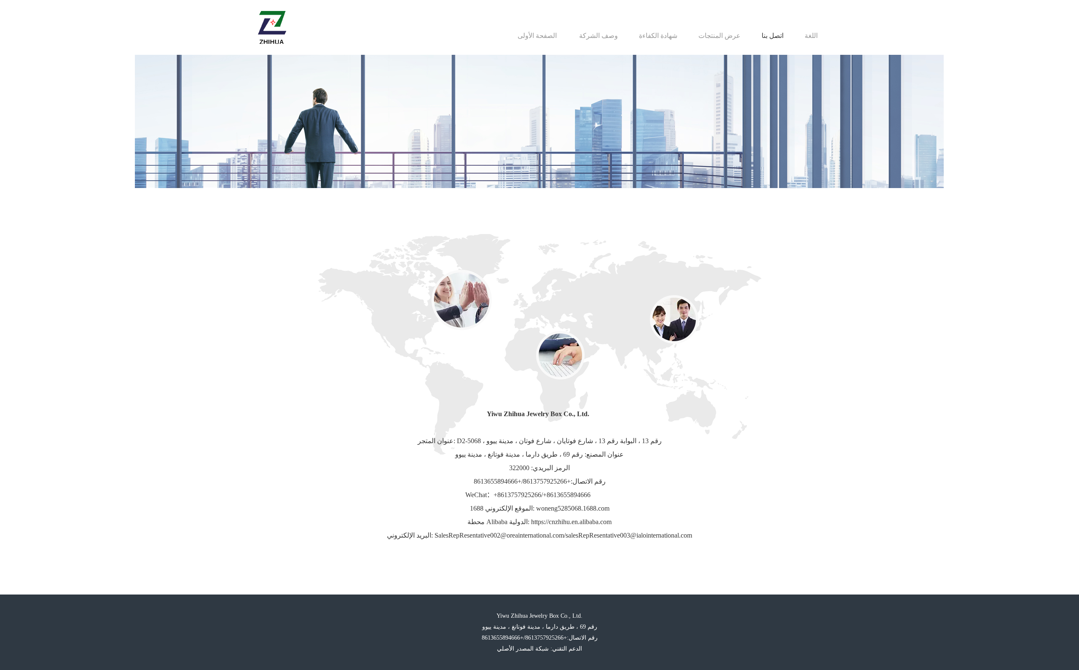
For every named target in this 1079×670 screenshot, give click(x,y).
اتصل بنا (773, 35)
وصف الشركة (598, 35)
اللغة (811, 35)
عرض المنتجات (719, 35)
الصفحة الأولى (537, 35)
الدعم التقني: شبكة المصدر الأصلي (539, 649)
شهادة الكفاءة (658, 35)
